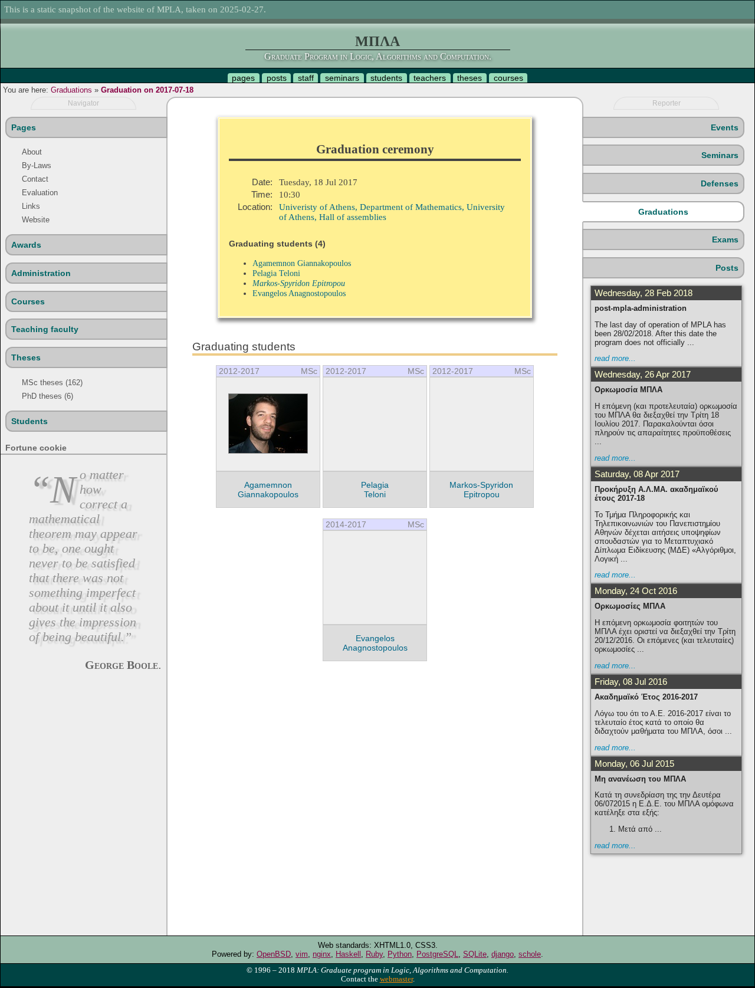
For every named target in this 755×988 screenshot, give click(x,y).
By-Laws (36, 165)
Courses (28, 301)
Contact (35, 179)
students (386, 78)
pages (243, 78)
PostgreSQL (437, 954)
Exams (725, 239)
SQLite (475, 954)
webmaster (396, 979)
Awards (26, 245)
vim (302, 954)
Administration (41, 273)
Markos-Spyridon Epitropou (298, 283)
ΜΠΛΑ (377, 41)
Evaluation (40, 192)
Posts (726, 268)
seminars (342, 78)
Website (36, 219)
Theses (26, 357)
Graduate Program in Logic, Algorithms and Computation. (377, 56)
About (32, 151)
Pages (23, 127)
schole (529, 954)
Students (29, 421)
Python (400, 954)
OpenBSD (274, 954)
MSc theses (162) (52, 382)
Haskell (348, 954)
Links (31, 206)
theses (469, 78)
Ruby (374, 954)
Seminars (719, 155)
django (502, 954)
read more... (615, 358)
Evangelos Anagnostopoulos (299, 293)
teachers (429, 78)
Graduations (71, 90)
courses (508, 78)
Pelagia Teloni (276, 273)
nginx (322, 954)
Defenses (719, 183)
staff (306, 78)
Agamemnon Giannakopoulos (301, 263)
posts (277, 78)
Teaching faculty (44, 329)
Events (724, 127)
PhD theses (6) (47, 396)
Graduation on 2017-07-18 (147, 90)
